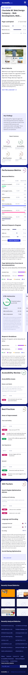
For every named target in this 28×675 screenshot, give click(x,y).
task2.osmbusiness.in (6, 651)
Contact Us (16, 656)
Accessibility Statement (7, 658)
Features (8, 656)
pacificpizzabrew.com (21, 644)
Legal (22, 656)
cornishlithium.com (6, 644)
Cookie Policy (13, 661)
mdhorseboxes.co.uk (6, 629)
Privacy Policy (5, 661)
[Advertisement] (14, 40)
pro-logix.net (6, 8)
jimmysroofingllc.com (21, 647)
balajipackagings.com (21, 629)
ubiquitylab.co (19, 651)
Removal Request (20, 658)
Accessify (7, 3)
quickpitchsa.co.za (21, 640)
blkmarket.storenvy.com (7, 647)
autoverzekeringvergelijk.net (7, 636)
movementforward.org (7, 625)
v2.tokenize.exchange (21, 625)
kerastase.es (19, 636)
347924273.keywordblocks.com (7, 633)
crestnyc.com (4, 640)
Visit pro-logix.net (8, 90)
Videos (3, 656)
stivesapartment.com (21, 633)
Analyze (23, 666)
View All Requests (14, 240)
